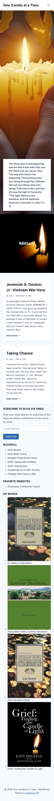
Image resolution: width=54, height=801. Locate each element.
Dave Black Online (17, 454)
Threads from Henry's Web (22, 474)
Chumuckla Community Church (24, 486)
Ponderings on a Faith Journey (24, 470)
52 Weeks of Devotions (20, 563)
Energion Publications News (22, 458)
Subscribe (11, 436)
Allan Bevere (14, 450)
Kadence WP (32, 793)
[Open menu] (48, 5)
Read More (13, 336)
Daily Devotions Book (19, 700)
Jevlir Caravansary (17, 466)
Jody (11, 296)
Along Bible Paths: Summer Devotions (27, 631)
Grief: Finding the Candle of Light (25, 768)
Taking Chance (19, 353)
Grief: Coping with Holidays (22, 462)
